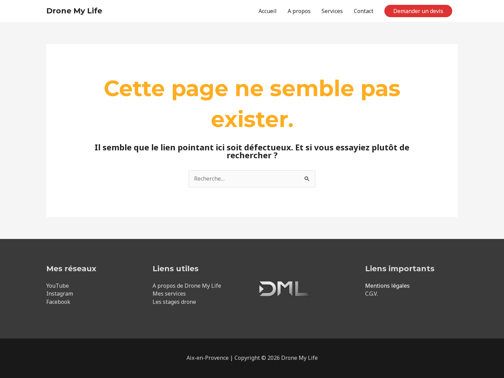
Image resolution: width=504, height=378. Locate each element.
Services (332, 11)
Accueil (268, 11)
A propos (299, 11)
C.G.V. (371, 293)
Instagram (59, 293)
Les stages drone (174, 302)
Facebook (58, 302)
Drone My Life (74, 10)
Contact (363, 11)
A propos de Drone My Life (187, 285)
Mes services (169, 293)
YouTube (57, 285)
